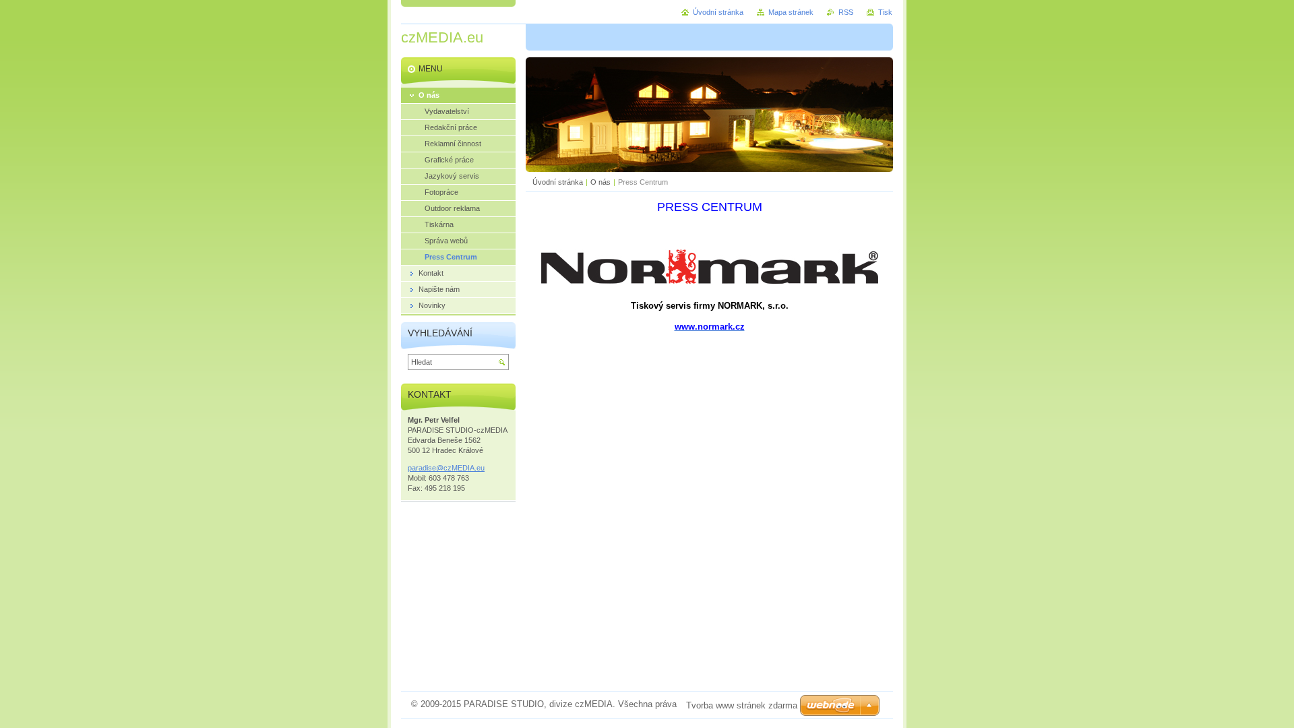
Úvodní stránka (557, 182)
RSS (845, 12)
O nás (600, 182)
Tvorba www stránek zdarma (741, 705)
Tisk (885, 12)
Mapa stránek (790, 12)
